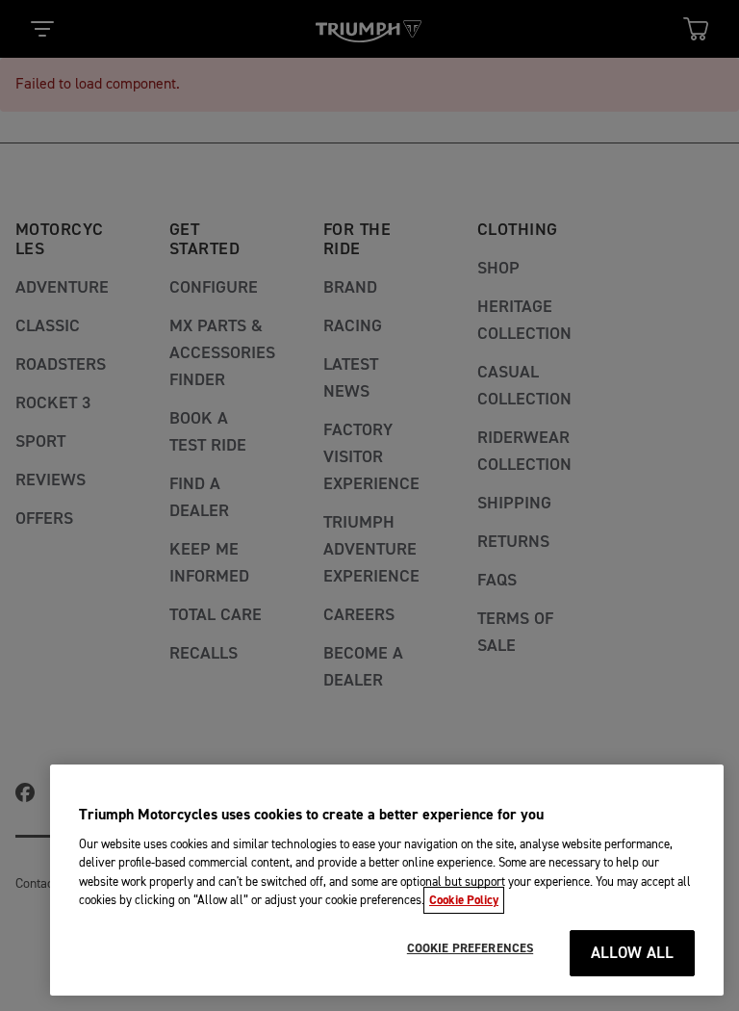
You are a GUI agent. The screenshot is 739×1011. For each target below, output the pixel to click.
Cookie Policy (463, 900)
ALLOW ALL (633, 954)
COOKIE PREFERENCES (470, 948)
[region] (387, 880)
